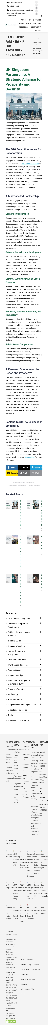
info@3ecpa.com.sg (15, 2)
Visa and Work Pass (16, 764)
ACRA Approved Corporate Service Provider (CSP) (16, 892)
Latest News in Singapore (19, 618)
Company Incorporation (11, 748)
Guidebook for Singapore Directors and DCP (19, 682)
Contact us (29, 457)
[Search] (41, 16)
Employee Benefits (16, 689)
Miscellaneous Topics (17, 710)
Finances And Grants (17, 660)
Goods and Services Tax (26, 779)
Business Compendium (18, 720)
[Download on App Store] (41, 813)
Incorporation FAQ (11, 779)
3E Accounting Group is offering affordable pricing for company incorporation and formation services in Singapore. (36, 819)
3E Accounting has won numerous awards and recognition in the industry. (35, 788)
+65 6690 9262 (14, 6)
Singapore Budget (16, 675)
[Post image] (12, 504)
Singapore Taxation (16, 646)
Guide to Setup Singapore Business (19, 634)
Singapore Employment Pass (18, 786)
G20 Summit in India (30, 163)
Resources (12, 613)
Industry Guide (14, 641)
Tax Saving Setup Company (26, 793)
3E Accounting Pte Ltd (10, 1008)
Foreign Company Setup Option (9, 758)
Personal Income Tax (26, 767)
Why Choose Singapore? (18, 665)
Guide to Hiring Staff (16, 798)
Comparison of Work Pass (18, 752)
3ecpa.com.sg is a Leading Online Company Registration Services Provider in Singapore (36, 762)
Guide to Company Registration (10, 770)
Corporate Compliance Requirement (18, 625)
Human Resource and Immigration (17, 653)
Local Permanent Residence (18, 776)
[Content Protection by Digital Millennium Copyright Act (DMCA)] (11, 1022)
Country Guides (15, 670)
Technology (13, 694)
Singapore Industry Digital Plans (22, 705)
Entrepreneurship (15, 699)
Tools (10, 715)
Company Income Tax (26, 757)
